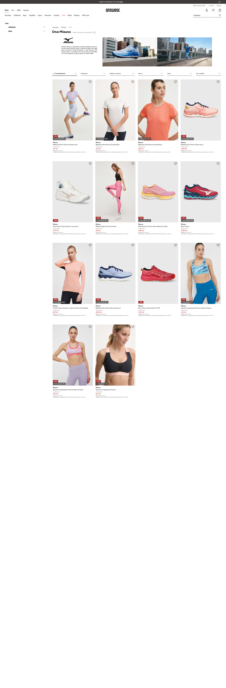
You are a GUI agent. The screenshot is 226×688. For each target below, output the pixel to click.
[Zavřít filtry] (219, 2)
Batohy (77, 15)
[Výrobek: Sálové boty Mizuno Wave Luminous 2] (72, 191)
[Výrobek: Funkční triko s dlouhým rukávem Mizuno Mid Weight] (72, 273)
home (26, 10)
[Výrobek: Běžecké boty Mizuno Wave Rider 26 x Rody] (158, 191)
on (12, 10)
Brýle (70, 15)
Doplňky (32, 15)
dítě (18, 10)
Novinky (8, 15)
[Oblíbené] (213, 10)
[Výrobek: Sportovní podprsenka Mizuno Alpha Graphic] (201, 273)
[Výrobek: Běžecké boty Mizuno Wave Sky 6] (201, 110)
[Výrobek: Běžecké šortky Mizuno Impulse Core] (72, 110)
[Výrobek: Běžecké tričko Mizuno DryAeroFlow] (115, 110)
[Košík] (219, 10)
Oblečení (17, 15)
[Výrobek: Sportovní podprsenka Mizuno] (115, 355)
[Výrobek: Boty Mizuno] (201, 191)
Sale (63, 15)
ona (7, 10)
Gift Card (85, 15)
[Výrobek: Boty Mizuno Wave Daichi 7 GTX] (158, 273)
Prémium (47, 15)
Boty (25, 15)
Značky (56, 15)
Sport (40, 15)
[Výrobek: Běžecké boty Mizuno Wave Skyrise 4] (115, 273)
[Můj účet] (206, 10)
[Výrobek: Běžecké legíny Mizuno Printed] (115, 191)
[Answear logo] (113, 10)
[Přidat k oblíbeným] (90, 82)
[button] (64, 73)
